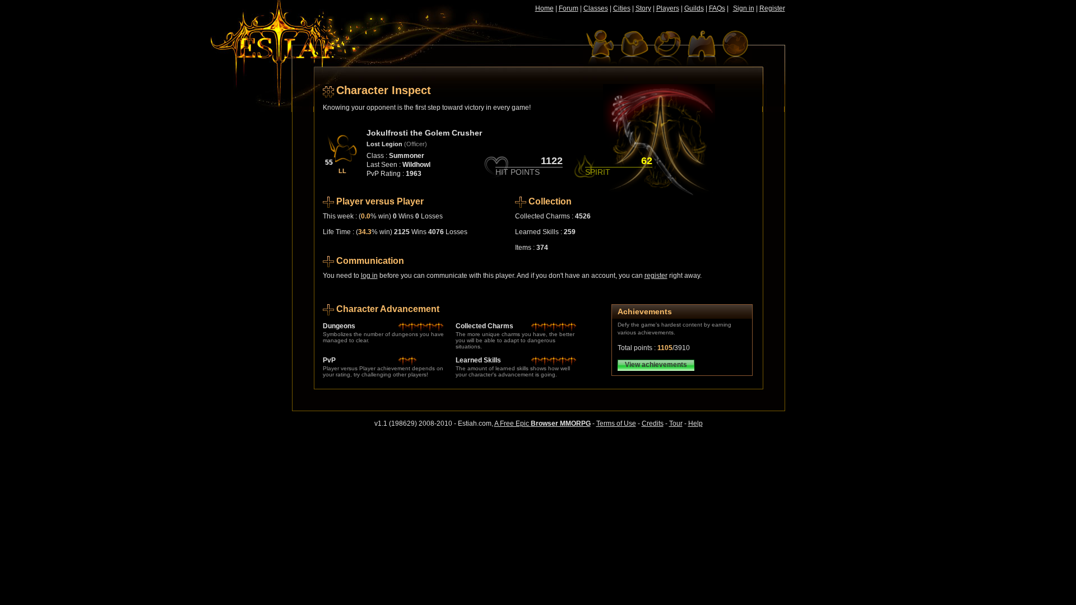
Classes (595, 8)
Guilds (694, 8)
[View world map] (735, 47)
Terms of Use (616, 423)
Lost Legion (384, 144)
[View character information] (600, 47)
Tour (676, 423)
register (655, 276)
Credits (653, 423)
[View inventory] (634, 47)
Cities (621, 8)
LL (342, 170)
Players (667, 8)
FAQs (717, 8)
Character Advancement (387, 309)
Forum (568, 8)
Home (544, 8)
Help (695, 423)
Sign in (743, 8)
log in (369, 276)
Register (772, 8)
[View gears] (667, 47)
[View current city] (701, 47)
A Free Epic (542, 423)
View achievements (656, 365)
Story (643, 8)
